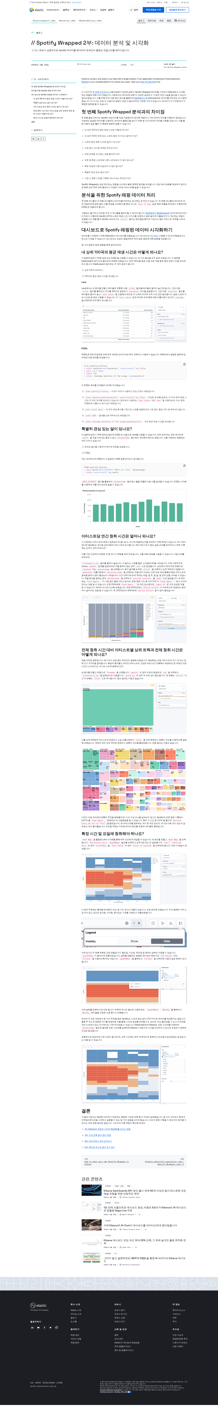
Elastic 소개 (76, 1310)
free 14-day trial (148, 82)
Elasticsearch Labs (44, 20)
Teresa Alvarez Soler (131, 1197)
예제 (161, 20)
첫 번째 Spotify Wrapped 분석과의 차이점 (48, 86)
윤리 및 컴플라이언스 (124, 1350)
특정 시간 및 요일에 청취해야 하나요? (48, 118)
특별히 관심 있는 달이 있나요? (45, 103)
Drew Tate (126, 1247)
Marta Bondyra (128, 1215)
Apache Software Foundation (111, 1390)
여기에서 (154, 235)
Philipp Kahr (85, 64)
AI (115, 1253)
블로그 (141, 20)
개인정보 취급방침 (48, 1382)
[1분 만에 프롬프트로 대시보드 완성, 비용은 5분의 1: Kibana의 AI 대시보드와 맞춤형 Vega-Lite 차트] (134, 1208)
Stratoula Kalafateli (131, 1265)
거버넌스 (177, 1314)
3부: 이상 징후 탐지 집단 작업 (98, 1135)
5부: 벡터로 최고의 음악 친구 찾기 (100, 1147)
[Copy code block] (184, 364)
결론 (33, 122)
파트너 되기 (119, 1321)
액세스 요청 (119, 1317)
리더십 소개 (76, 1314)
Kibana (124, 65)
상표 (31, 1382)
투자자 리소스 (179, 1310)
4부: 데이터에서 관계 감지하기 (98, 1141)
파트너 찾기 (119, 1310)
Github (181, 20)
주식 (175, 1321)
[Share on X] (33, 139)
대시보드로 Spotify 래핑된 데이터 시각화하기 (49, 94)
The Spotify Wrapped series (175, 67)
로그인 (186, 2)
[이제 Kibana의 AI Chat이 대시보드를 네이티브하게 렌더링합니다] (134, 1225)
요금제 (103, 10)
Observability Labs (90, 20)
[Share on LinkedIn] (38, 139)
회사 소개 (151, 2)
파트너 (159, 2)
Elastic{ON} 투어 (180, 1338)
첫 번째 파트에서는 (101, 92)
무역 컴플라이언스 (122, 1346)
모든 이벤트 (178, 1346)
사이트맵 (59, 1382)
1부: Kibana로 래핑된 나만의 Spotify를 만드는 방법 (108, 1129)
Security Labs (67, 20)
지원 (166, 2)
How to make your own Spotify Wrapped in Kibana (107, 1162)
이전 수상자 (178, 1335)
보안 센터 (118, 1338)
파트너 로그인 (120, 1314)
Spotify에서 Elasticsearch (157, 213)
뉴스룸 (74, 1321)
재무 (175, 1317)
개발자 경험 (119, 1186)
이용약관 (38, 1382)
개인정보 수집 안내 (106, 1392)
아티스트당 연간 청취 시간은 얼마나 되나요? (51, 107)
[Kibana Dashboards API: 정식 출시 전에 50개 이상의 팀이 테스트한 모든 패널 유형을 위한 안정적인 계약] (134, 1191)
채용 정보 (75, 1335)
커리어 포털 (76, 1338)
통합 (169, 20)
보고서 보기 (76, 2)
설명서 (111, 10)
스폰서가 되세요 (180, 1342)
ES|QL (117, 1203)
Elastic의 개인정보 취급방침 (127, 1342)
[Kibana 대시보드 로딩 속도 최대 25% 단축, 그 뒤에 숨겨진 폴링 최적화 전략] (134, 1241)
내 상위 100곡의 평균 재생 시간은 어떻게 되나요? (52, 98)
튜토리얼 (152, 20)
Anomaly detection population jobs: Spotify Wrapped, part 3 (164, 1162)
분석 (132, 65)
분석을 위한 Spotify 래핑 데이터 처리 (46, 90)
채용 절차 (75, 1342)
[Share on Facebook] (43, 139)
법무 (116, 1335)
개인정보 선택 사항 (120, 1392)
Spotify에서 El (140, 98)
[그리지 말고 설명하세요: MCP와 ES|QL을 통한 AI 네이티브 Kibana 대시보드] (134, 1259)
